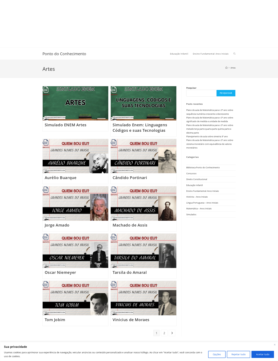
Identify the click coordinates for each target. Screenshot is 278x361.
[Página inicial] (226, 67)
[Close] (275, 345)
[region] (139, 351)
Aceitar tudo (262, 354)
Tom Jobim (55, 319)
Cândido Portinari (130, 177)
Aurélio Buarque (61, 177)
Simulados (191, 214)
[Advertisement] (96, 22)
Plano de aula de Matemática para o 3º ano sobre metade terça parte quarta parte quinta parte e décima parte (209, 129)
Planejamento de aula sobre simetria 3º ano (207, 136)
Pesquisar (191, 87)
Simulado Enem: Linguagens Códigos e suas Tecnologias (140, 127)
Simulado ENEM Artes (66, 124)
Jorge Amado (57, 225)
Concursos (191, 173)
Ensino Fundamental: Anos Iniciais (202, 191)
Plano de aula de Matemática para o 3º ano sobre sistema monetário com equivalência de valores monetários (209, 144)
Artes (233, 67)
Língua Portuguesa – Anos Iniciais (202, 202)
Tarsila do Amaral (130, 272)
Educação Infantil (194, 185)
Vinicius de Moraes (131, 319)
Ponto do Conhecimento (64, 53)
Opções (217, 354)
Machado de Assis (130, 225)
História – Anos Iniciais (197, 196)
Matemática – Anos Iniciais (199, 208)
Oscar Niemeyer (60, 272)
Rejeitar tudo (239, 354)
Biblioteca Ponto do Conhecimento (203, 167)
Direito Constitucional (196, 179)
